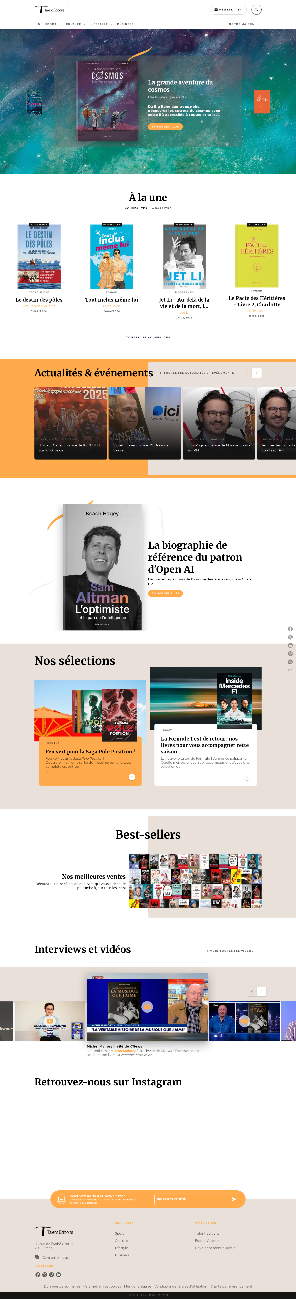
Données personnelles (62, 1286)
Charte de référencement (231, 1286)
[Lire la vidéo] (50, 1021)
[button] (228, 10)
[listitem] (37, 1274)
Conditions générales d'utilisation (180, 1286)
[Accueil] (51, 9)
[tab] (38, 24)
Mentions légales (137, 1286)
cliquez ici (91, 1202)
